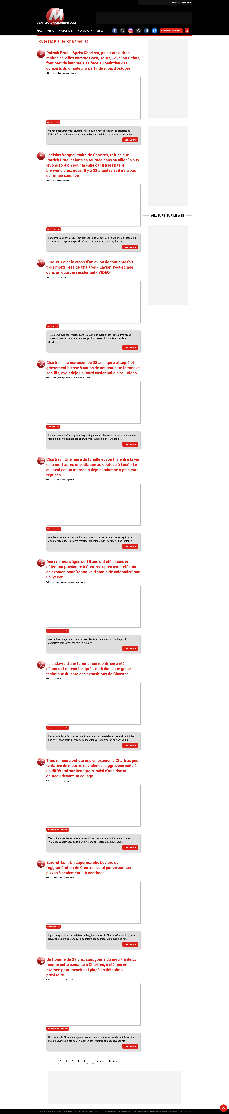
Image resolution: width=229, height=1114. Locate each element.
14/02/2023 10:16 (42, 761)
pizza (55, 877)
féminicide (64, 980)
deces (62, 678)
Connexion (175, 2)
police (70, 781)
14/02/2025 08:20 (42, 460)
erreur (72, 877)
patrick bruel (57, 73)
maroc (55, 378)
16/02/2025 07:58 (42, 363)
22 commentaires (53, 529)
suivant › (99, 1061)
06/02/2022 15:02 (42, 863)
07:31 (41, 156)
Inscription (186, 2)
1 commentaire (52, 326)
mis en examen (80, 582)
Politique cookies (125, 1112)
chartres (66, 73)
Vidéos (50, 31)
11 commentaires (53, 927)
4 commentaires (53, 122)
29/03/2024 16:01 (42, 562)
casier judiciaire (64, 378)
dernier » (113, 1061)
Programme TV (85, 31)
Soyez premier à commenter (57, 631)
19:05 (41, 54)
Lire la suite (130, 139)
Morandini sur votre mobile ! (171, 30)
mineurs (56, 582)
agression (70, 480)
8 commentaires (53, 426)
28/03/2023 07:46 (42, 664)
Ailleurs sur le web (167, 215)
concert (73, 73)
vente (60, 877)
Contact (188, 1112)
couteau (88, 378)
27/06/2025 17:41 (42, 263)
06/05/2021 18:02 (42, 960)
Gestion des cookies (140, 1112)
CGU (180, 1112)
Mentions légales (110, 1112)
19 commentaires (53, 229)
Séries (100, 31)
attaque (81, 378)
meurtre (71, 980)
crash (55, 277)
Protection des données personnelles (163, 1112)
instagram (63, 781)
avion (60, 277)
